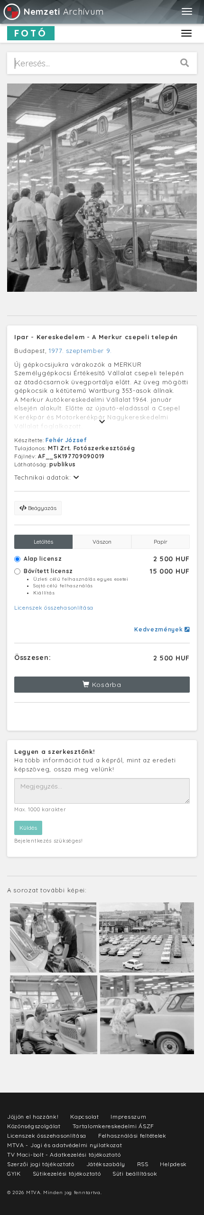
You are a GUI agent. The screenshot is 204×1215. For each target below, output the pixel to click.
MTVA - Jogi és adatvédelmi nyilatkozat (64, 1145)
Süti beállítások (134, 1173)
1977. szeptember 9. (80, 350)
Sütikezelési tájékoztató (67, 1173)
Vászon (102, 541)
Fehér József (66, 440)
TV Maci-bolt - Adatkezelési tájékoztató (64, 1154)
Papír (160, 541)
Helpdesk (173, 1164)
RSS (142, 1164)
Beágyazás (41, 507)
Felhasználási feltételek (132, 1135)
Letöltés (43, 541)
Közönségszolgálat (34, 1126)
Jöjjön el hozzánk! (33, 1116)
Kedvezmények (159, 629)
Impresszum (128, 1116)
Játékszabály (105, 1164)
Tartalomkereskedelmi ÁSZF (114, 1126)
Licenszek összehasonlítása (53, 607)
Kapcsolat (84, 1116)
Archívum (63, 11)
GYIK (14, 1173)
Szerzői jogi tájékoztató (40, 1164)
